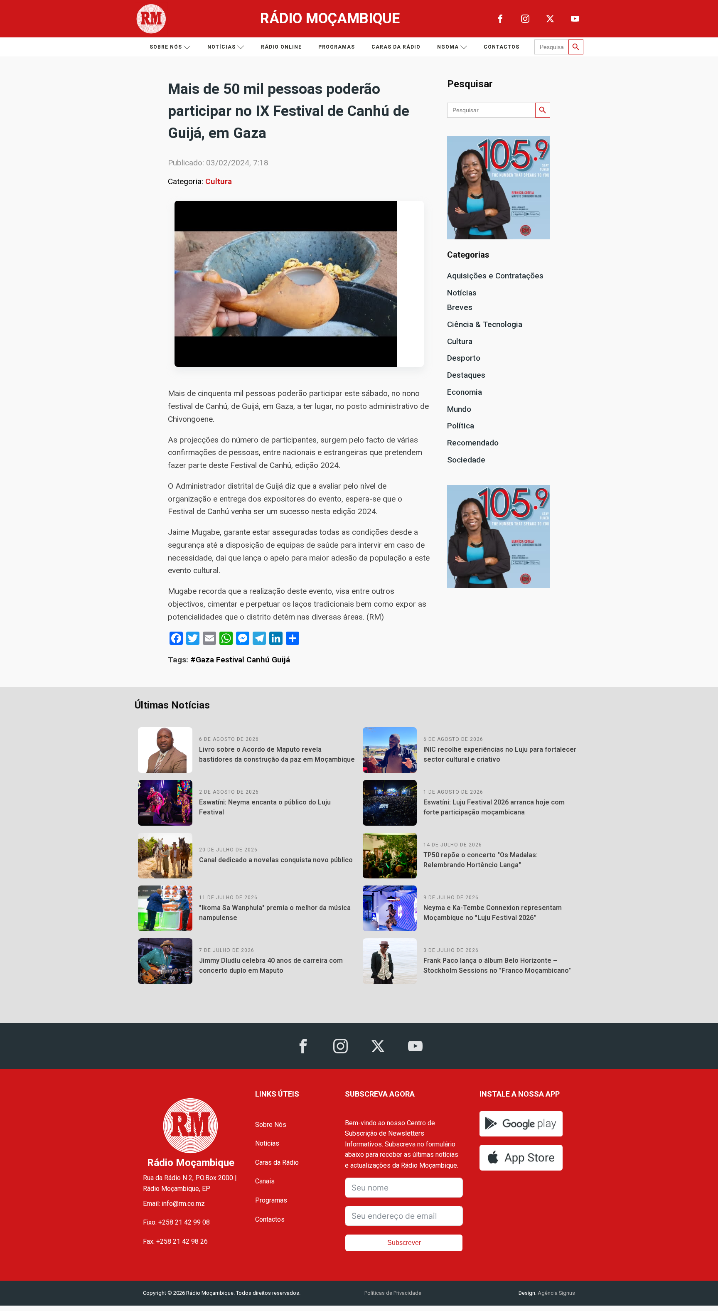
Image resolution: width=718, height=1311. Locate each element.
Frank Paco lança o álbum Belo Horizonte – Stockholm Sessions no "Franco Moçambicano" (497, 965)
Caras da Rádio (395, 47)
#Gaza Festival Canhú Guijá (240, 659)
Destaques (466, 375)
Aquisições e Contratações (495, 275)
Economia (464, 392)
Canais (265, 1181)
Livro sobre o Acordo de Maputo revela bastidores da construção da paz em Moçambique (277, 754)
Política (460, 425)
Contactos (501, 47)
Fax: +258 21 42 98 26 (175, 1241)
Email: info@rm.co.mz (174, 1204)
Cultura (218, 181)
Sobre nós (166, 47)
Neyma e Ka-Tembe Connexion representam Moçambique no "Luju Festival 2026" (492, 913)
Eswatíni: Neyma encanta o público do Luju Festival (265, 807)
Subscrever (404, 1242)
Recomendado (473, 443)
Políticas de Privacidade (392, 1293)
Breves (459, 307)
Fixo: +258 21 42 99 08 (176, 1222)
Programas (336, 47)
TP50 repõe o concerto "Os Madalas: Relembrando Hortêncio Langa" (480, 860)
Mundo (459, 409)
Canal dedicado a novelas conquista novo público (276, 860)
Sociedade (466, 460)
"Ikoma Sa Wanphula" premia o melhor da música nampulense (275, 913)
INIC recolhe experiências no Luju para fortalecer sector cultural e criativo (499, 754)
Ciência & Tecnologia (484, 324)
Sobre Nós (270, 1125)
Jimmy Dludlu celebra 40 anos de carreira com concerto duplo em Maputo (271, 965)
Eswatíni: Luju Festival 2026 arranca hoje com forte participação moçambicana (494, 807)
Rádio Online (281, 47)
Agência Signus (555, 1293)
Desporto (463, 358)
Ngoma (448, 47)
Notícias (221, 47)
